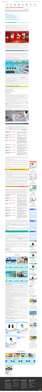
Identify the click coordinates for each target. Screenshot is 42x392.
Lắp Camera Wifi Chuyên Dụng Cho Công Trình (8, 371)
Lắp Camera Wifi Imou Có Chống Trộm (33, 229)
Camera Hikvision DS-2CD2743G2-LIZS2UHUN (32, 269)
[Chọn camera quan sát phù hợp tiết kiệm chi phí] (36, 5)
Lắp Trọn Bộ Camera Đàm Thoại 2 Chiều (33, 235)
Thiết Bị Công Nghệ (34, 1)
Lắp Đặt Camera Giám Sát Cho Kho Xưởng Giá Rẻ (11, 278)
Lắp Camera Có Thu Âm (32, 290)
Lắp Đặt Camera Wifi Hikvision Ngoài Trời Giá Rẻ (32, 226)
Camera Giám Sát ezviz (16, 386)
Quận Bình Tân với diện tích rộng (9, 14)
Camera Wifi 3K (31, 227)
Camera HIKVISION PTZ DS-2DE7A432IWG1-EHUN (32, 280)
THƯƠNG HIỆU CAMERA (22, 1)
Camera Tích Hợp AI (31, 292)
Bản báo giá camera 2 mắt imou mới (33, 218)
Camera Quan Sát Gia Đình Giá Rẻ (21, 278)
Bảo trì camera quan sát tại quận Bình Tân (10, 18)
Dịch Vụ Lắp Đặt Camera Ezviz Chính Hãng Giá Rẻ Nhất (16, 359)
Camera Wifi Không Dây (32, 230)
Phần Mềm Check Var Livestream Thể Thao (8, 358)
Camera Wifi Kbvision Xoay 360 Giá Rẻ (33, 223)
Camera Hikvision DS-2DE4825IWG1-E (32, 246)
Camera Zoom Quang (32, 291)
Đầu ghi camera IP (31, 294)
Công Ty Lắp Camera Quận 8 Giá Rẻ (15, 252)
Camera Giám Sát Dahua (16, 382)
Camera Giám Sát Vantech (16, 383)
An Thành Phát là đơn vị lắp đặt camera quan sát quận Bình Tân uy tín (13, 19)
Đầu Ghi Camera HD (31, 293)
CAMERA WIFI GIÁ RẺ (29, 1)
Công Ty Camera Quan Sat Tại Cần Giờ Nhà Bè (33, 340)
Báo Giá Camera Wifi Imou (32, 219)
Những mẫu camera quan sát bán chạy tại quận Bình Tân (11, 16)
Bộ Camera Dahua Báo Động (32, 234)
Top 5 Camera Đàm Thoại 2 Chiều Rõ (33, 210)
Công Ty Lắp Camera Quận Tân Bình (33, 315)
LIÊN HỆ (39, 1)
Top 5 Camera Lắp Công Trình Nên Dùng (32, 213)
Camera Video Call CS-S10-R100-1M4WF (10, 331)
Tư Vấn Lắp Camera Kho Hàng (24, 358)
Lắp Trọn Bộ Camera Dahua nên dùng (33, 233)
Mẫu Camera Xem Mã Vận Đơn (20, 251)
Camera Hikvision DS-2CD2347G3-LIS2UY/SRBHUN (32, 258)
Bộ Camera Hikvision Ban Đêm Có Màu (33, 237)
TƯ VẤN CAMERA (17, 1)
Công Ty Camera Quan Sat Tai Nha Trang (33, 327)
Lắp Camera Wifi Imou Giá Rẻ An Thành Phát (21, 265)
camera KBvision (32, 289)
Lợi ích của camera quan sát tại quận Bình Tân (10, 15)
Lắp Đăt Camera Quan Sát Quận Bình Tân (33, 303)
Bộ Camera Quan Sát (32, 287)
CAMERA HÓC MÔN (5, 1)
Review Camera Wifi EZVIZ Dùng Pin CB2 (13, 251)
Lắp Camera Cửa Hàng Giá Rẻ (32, 358)
